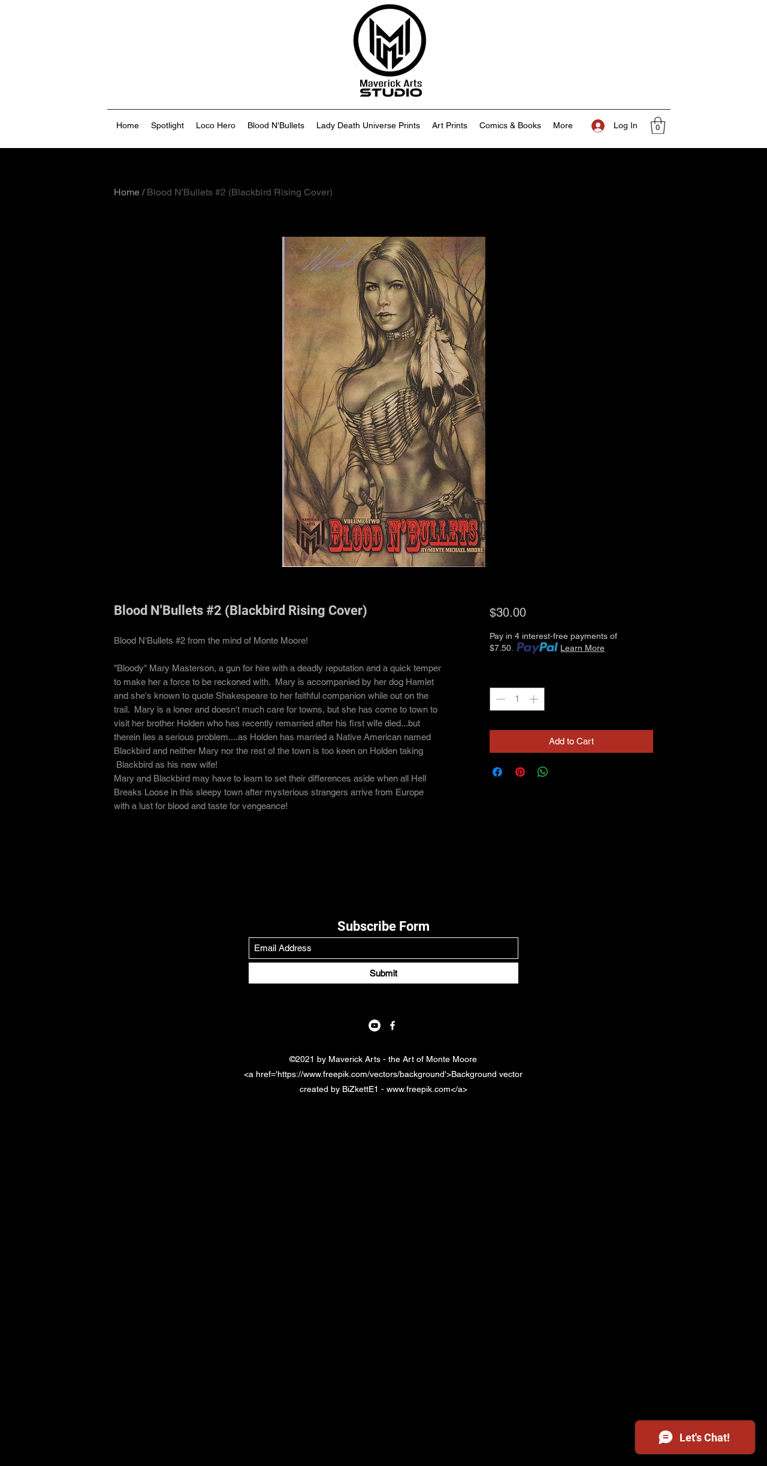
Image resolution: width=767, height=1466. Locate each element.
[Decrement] (499, 699)
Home (127, 192)
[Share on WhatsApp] (543, 772)
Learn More (582, 648)
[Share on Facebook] (497, 772)
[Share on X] (565, 772)
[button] (658, 125)
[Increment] (535, 699)
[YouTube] (375, 1025)
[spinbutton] (517, 699)
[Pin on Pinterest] (520, 772)
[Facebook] (392, 1025)
